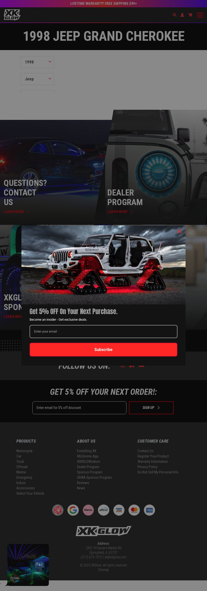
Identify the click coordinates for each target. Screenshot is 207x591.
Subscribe (103, 349)
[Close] (179, 231)
